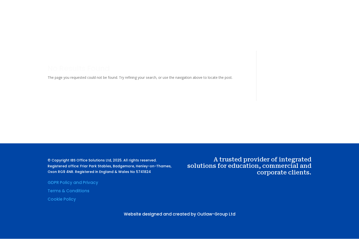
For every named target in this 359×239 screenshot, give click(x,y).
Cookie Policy (62, 199)
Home (178, 30)
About (194, 30)
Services (212, 30)
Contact (266, 30)
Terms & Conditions (68, 191)
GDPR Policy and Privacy (73, 182)
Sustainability (241, 30)
